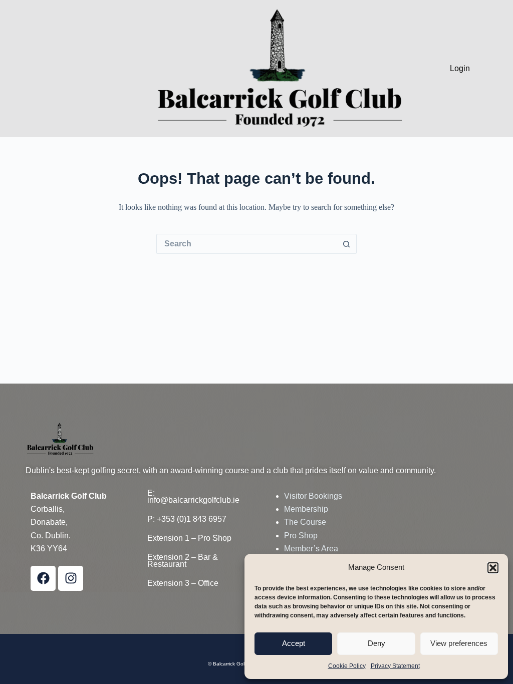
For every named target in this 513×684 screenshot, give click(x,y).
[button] (493, 568)
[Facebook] (43, 578)
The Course (305, 522)
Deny (376, 643)
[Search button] (347, 244)
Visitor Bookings (313, 496)
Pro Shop (301, 535)
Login (460, 68)
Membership (306, 509)
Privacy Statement (395, 665)
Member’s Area (311, 548)
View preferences (458, 643)
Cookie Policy (347, 665)
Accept (293, 643)
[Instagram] (70, 578)
